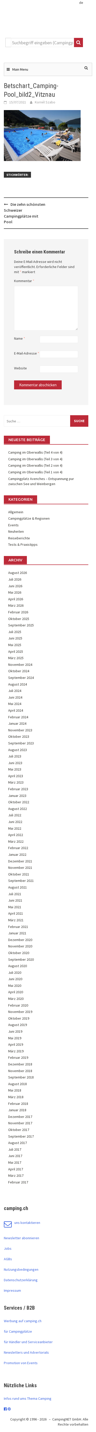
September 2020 (21, 959)
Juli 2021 (14, 894)
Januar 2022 (17, 854)
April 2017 (15, 1169)
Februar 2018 (18, 1103)
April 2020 (15, 992)
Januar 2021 (17, 933)
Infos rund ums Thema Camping (27, 1398)
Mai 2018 (14, 1090)
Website (20, 368)
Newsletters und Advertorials (26, 1352)
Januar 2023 (17, 795)
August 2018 (17, 1084)
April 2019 (15, 1044)
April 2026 (15, 599)
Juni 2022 (15, 821)
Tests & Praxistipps (23, 544)
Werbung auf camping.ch (22, 1321)
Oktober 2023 (18, 736)
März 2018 (16, 1097)
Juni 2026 (15, 586)
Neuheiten (16, 531)
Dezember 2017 (20, 1116)
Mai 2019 (14, 1038)
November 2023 (20, 730)
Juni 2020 (15, 979)
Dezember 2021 (20, 861)
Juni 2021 (15, 900)
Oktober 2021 (18, 874)
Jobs (8, 1248)
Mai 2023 (14, 769)
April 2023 (15, 776)
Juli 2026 (14, 579)
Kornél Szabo (45, 102)
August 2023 (17, 749)
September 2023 (21, 743)
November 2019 (20, 1011)
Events (13, 525)
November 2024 (20, 664)
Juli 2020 (14, 972)
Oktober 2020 (18, 952)
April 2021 (15, 913)
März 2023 (16, 782)
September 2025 (21, 625)
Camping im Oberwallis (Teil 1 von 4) (35, 472)
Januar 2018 (17, 1110)
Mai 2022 (14, 828)
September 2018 (21, 1077)
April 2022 (15, 834)
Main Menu (20, 69)
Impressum (12, 1290)
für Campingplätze (18, 1331)
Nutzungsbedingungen (21, 1269)
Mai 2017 (14, 1162)
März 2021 (16, 920)
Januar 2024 (17, 723)
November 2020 (20, 946)
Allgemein (15, 512)
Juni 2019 (15, 1031)
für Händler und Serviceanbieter (28, 1342)
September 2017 (21, 1136)
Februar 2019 (18, 1057)
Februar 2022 (18, 848)
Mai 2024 (14, 703)
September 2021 (21, 880)
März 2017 (16, 1175)
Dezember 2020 (20, 939)
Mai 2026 (14, 592)
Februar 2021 (18, 926)
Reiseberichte (19, 538)
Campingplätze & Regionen (29, 518)
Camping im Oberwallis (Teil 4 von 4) (35, 452)
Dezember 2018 (20, 1064)
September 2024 (21, 677)
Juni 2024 (15, 697)
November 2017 (20, 1123)
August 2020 (17, 966)
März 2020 (16, 998)
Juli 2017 (14, 1149)
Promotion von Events (21, 1363)
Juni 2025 (15, 638)
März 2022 (16, 841)
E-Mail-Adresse (26, 353)
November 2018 (20, 1070)
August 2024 (17, 684)
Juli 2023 (14, 756)
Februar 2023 (18, 789)
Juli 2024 (14, 690)
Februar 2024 (18, 717)
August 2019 (17, 1024)
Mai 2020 (14, 985)
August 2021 (17, 887)
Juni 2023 (15, 763)
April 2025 (15, 651)
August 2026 (17, 572)
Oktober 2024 (18, 671)
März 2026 (16, 605)
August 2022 (17, 808)
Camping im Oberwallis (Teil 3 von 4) (35, 459)
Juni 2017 (15, 1155)
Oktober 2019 (18, 1018)
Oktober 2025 (18, 618)
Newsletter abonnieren (21, 1238)
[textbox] (42, 42)
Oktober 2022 (18, 802)
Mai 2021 (14, 907)
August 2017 (17, 1142)
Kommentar (24, 281)
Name (19, 338)
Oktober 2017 (18, 1129)
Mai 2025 (14, 645)
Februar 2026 (18, 612)
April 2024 (15, 710)
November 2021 (20, 867)
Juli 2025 (14, 631)
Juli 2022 (14, 815)
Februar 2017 (18, 1182)
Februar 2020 (18, 1005)
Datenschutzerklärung (21, 1280)
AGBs (8, 1259)
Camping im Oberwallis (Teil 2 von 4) (35, 465)
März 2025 (16, 658)
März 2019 (16, 1051)
